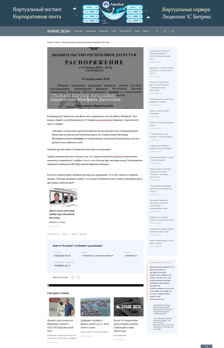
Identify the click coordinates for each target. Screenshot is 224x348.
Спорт (137, 31)
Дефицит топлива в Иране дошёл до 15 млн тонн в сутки (162, 70)
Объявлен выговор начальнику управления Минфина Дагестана (85, 42)
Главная (50, 42)
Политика (78, 31)
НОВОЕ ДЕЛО (58, 31)
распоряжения (104, 120)
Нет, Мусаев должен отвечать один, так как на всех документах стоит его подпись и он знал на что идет (163, 323)
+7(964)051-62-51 (62, 265)
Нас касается (125, 31)
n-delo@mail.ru (130, 255)
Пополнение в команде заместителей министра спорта (161, 188)
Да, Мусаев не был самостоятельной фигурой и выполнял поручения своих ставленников (163, 309)
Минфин (74, 234)
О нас (114, 31)
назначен (118, 156)
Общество (103, 31)
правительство (53, 234)
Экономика (91, 31)
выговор (83, 234)
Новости (57, 42)
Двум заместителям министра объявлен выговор (62, 214)
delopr (146, 31)
